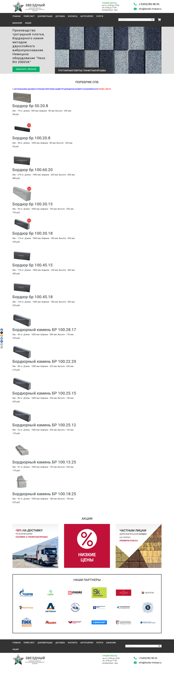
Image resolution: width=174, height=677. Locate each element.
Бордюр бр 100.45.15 (32, 265)
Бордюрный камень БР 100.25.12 (44, 425)
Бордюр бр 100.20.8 (31, 138)
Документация (45, 16)
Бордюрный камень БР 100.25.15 (44, 393)
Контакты (72, 16)
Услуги (99, 16)
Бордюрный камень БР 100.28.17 (44, 329)
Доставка (60, 16)
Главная (16, 16)
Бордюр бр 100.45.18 (32, 296)
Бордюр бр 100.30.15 (32, 204)
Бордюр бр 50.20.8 (30, 105)
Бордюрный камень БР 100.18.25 (44, 493)
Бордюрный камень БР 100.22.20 (44, 361)
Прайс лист (29, 16)
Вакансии (17, 23)
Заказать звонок (26, 69)
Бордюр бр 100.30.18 (32, 233)
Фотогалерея (86, 16)
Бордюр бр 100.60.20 (32, 169)
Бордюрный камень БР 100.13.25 (44, 462)
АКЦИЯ (28, 23)
